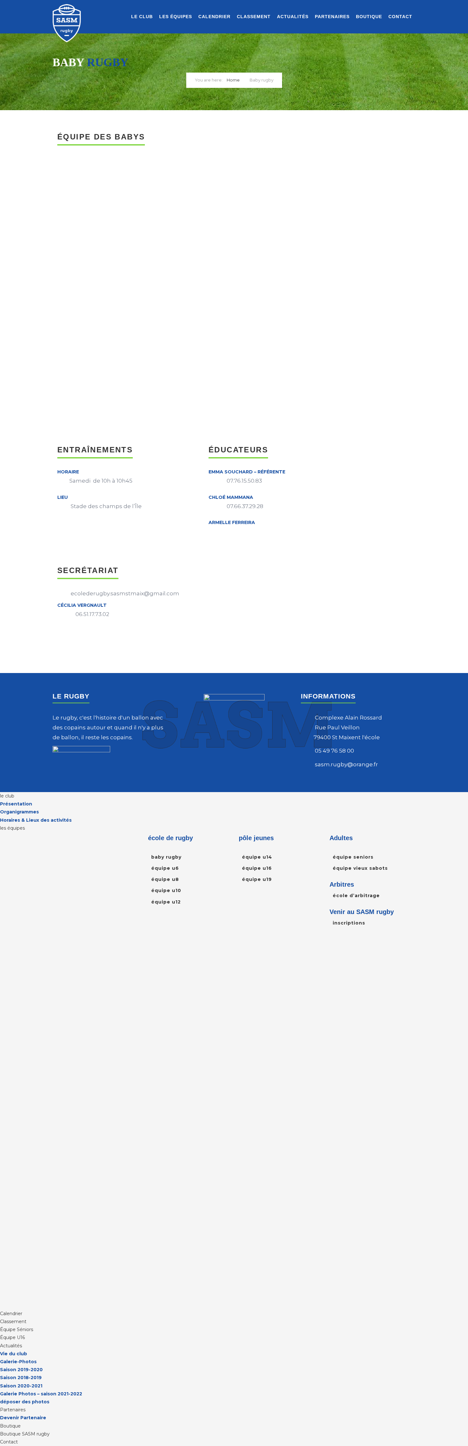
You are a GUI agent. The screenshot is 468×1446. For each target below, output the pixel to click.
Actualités (292, 16)
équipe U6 (165, 868)
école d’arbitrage (356, 895)
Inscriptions (349, 923)
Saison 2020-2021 (21, 1386)
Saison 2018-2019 (21, 1377)
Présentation (16, 804)
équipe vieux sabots (360, 868)
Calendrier (214, 16)
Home (233, 79)
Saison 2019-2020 (21, 1369)
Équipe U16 (12, 1337)
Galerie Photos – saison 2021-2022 (41, 1394)
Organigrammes (19, 812)
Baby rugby (166, 857)
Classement (254, 16)
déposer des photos (24, 1402)
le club (142, 16)
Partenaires (332, 16)
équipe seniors (353, 857)
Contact (400, 16)
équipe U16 (257, 868)
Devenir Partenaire (23, 1418)
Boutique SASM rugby (25, 1434)
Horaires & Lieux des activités (36, 820)
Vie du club (13, 1354)
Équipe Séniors (16, 1329)
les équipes (175, 16)
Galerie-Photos (18, 1361)
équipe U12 (166, 902)
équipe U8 (165, 879)
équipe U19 (257, 879)
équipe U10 (166, 890)
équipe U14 (257, 857)
